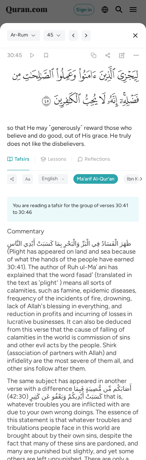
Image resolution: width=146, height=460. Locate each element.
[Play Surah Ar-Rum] (32, 55)
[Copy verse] (93, 55)
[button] (127, 77)
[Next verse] (86, 35)
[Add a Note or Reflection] (122, 55)
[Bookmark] (46, 55)
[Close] (135, 35)
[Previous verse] (73, 35)
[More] (136, 55)
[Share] (107, 55)
